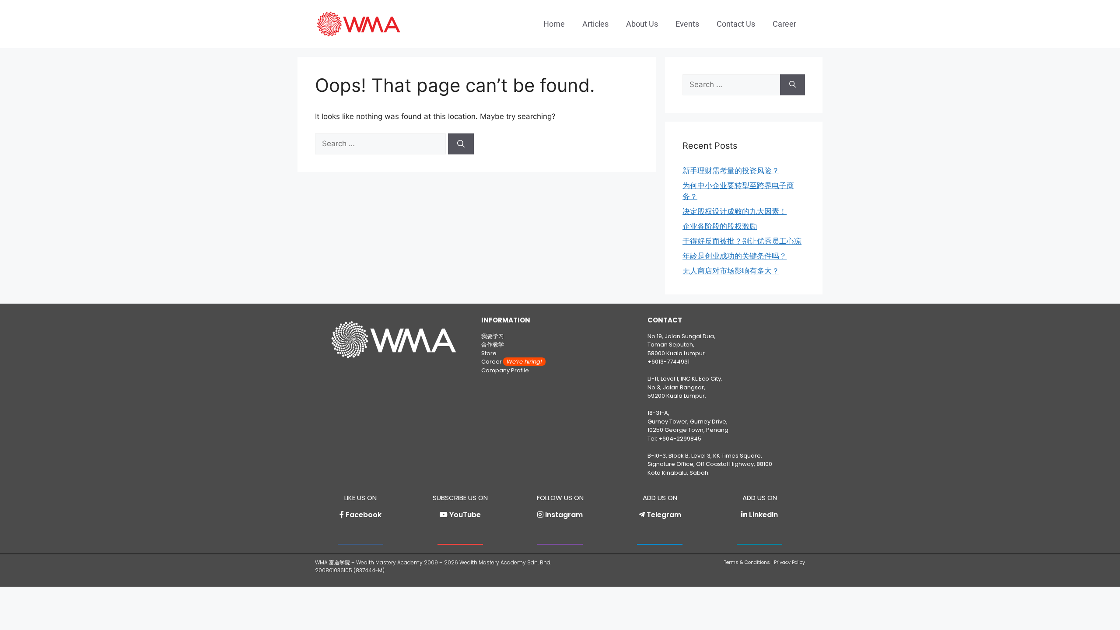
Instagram (564, 515)
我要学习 (492, 336)
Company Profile (505, 370)
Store (489, 353)
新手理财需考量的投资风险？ (730, 170)
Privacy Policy (789, 562)
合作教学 (492, 344)
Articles (595, 23)
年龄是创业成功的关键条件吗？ (734, 256)
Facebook (364, 515)
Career (784, 23)
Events (687, 23)
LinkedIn (763, 515)
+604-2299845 (679, 438)
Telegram (664, 515)
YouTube (465, 515)
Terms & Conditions (747, 562)
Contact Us (736, 23)
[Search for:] (381, 143)
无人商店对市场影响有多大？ (730, 270)
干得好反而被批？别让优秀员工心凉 (742, 241)
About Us (642, 23)
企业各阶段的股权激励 (719, 226)
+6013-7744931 (669, 361)
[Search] (461, 143)
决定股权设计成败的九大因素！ (734, 211)
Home (554, 23)
